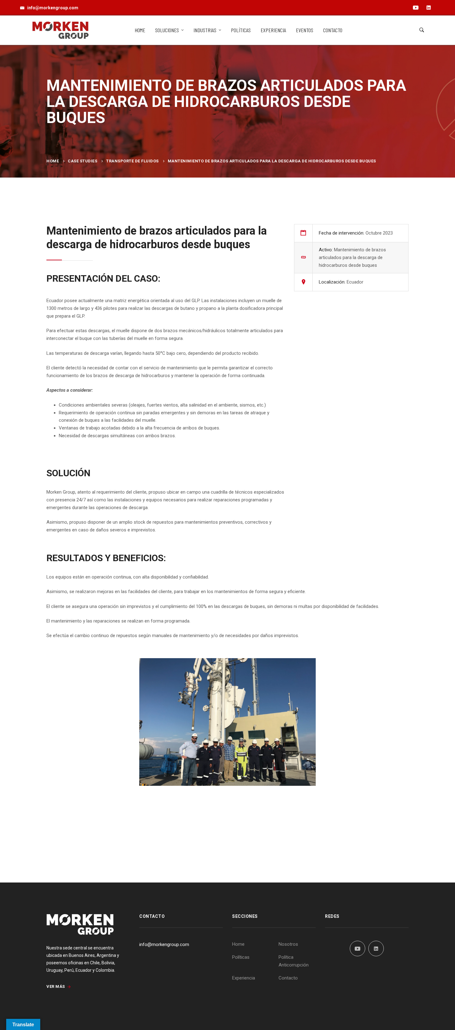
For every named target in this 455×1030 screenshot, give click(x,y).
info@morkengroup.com (164, 944)
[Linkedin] (376, 948)
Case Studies (82, 161)
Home (52, 161)
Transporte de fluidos (132, 161)
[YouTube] (357, 948)
